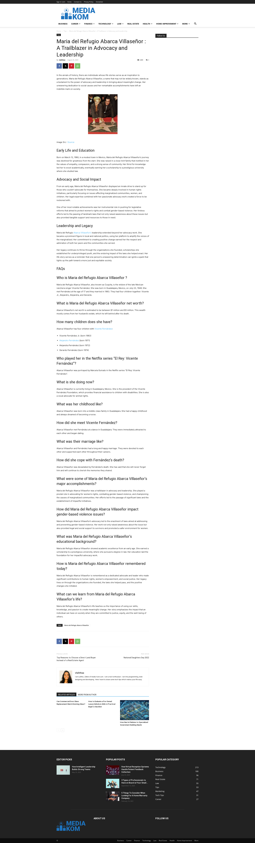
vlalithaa (62, 60)
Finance (88, 23)
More (185, 23)
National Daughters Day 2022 (136, 657)
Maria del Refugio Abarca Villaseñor (76, 625)
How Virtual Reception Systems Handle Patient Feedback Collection (135, 769)
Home (69, 2)
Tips (65, 31)
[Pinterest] (71, 66)
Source (71, 142)
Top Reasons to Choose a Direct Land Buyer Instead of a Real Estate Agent (76, 659)
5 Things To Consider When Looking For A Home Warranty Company (134, 795)
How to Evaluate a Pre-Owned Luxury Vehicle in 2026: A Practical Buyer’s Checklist (101, 704)
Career (74, 23)
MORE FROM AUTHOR (87, 695)
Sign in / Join (61, 2)
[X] (65, 66)
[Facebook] (59, 66)
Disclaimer (99, 2)
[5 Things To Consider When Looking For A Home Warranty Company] (112, 796)
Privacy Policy (88, 2)
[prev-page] (58, 730)
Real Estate (133, 23)
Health (146, 23)
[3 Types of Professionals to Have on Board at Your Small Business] (112, 783)
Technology (104, 23)
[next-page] (62, 730)
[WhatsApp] (77, 66)
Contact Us (77, 2)
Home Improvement (166, 23)
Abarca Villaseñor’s (82, 232)
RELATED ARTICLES (66, 695)
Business (62, 23)
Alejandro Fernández (69, 340)
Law (119, 23)
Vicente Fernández (103, 328)
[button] (195, 24)
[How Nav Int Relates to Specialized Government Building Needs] (134, 710)
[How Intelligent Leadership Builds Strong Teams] (63, 770)
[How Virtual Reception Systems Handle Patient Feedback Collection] (112, 770)
